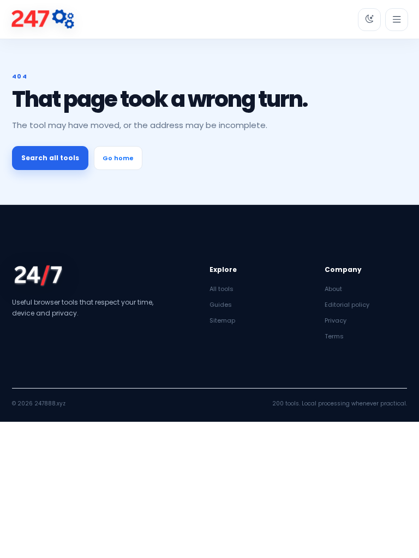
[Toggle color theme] (369, 19)
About (333, 288)
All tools (222, 288)
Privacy (335, 320)
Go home (118, 158)
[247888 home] (43, 19)
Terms (334, 336)
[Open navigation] (396, 19)
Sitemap (222, 320)
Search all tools (50, 157)
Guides (221, 304)
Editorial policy (347, 304)
